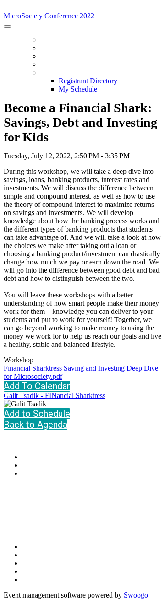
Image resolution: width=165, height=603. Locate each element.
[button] (37, 413)
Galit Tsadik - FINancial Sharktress (54, 395)
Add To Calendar (37, 386)
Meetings (56, 73)
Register (55, 48)
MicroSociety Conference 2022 (51, 8)
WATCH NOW (60, 64)
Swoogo (136, 595)
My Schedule (78, 89)
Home (49, 40)
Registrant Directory (88, 81)
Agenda (53, 56)
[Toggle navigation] (7, 26)
